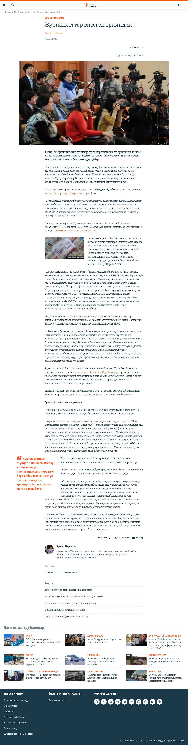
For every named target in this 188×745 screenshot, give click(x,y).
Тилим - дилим (57, 700)
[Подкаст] (159, 702)
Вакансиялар (10, 728)
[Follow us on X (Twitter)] (103, 702)
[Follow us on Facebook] (97, 702)
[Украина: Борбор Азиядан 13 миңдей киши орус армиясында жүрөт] (136, 659)
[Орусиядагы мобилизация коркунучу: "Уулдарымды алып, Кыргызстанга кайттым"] (136, 675)
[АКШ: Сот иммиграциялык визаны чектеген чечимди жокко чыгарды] (14, 640)
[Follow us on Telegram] (117, 702)
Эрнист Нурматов (54, 33)
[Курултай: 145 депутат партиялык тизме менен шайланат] (14, 675)
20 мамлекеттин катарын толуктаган (74, 230)
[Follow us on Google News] (124, 702)
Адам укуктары (95, 636)
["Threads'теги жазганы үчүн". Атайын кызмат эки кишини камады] (75, 675)
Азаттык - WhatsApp (14, 717)
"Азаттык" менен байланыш (18, 734)
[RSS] (152, 702)
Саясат (29, 655)
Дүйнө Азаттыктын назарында (165, 636)
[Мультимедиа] (178, 5)
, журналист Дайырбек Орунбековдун (97, 372)
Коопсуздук (155, 672)
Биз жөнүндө (10, 706)
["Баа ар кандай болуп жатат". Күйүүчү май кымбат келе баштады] (75, 659)
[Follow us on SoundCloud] (131, 702)
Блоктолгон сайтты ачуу (16, 700)
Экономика (93, 655)
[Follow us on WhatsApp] (145, 702)
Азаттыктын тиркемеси (16, 723)
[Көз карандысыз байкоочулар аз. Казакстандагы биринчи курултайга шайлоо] (14, 659)
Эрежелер (9, 712)
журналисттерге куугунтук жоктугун (67, 193)
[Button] (136, 47)
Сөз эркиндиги (54, 18)
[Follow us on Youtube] (111, 702)
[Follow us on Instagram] (138, 702)
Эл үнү (29, 636)
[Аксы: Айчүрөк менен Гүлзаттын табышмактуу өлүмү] (75, 640)
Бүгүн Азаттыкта (157, 655)
